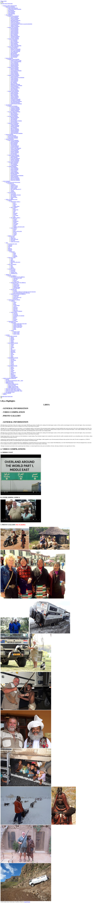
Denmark (12, 359)
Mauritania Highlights (15, 54)
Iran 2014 (12, 237)
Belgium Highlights (14, 93)
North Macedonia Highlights (16, 85)
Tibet (12, 263)
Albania (12, 337)
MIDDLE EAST (11, 235)
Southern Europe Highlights (13, 75)
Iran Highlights (11, 10)
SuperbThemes (27, 901)
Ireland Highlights (14, 98)
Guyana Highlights (14, 150)
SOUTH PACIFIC (12, 192)
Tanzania (15, 233)
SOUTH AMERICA (12, 275)
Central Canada (16, 332)
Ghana (14, 210)
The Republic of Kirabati (16, 194)
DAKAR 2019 (14, 289)
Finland (12, 361)
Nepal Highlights (14, 115)
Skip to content (4, 1)
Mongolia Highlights (15, 117)
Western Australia (14, 186)
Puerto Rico (15, 307)
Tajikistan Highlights (15, 110)
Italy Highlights (14, 82)
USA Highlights (14, 164)
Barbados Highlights (15, 173)
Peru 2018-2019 (16, 288)
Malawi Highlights (14, 35)
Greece (12, 346)
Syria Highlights (11, 12)
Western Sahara (16, 206)
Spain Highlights (14, 83)
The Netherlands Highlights (16, 101)
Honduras (15, 316)
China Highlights (14, 118)
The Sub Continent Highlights (14, 111)
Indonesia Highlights (15, 126)
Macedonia (13, 351)
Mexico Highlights (14, 163)
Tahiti (12, 198)
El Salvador (15, 314)
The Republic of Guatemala (18, 315)
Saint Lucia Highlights (15, 178)
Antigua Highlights (14, 172)
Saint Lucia (15, 310)
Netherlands (13, 374)
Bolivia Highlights (14, 142)
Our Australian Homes (10, 392)
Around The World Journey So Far (13, 388)
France (12, 369)
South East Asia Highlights (13, 123)
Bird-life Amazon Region (13, 384)
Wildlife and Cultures (10, 382)
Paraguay (15, 280)
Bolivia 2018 (15, 283)
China (12, 258)
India (12, 265)
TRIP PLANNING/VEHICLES (9, 378)
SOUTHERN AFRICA (15, 217)
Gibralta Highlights (14, 79)
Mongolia (12, 261)
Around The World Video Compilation (13, 389)
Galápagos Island (16, 287)
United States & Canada (13, 321)
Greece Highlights (14, 80)
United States (13, 322)
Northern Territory (14, 185)
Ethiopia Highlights (14, 33)
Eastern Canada (16, 333)
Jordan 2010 (13, 238)
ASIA (7, 242)
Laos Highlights (14, 127)
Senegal (14, 214)
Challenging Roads (9, 381)
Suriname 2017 (16, 295)
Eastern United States (17, 327)
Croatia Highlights (14, 78)
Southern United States (17, 325)
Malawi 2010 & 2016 (17, 231)
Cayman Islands (14, 170)
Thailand (10, 250)
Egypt (14, 202)
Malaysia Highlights (15, 128)
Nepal (12, 266)
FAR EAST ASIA (11, 257)
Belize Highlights (14, 157)
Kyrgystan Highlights (15, 107)
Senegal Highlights (14, 55)
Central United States (17, 324)
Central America (14, 312)
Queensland (13, 184)
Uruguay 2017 (16, 281)
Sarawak (15, 255)
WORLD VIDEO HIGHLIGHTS (10, 5)
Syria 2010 (13, 240)
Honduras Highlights (15, 159)
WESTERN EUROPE (12, 365)
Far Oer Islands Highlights (16, 61)
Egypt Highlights (14, 39)
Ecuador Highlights (14, 147)
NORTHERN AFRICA (15, 201)
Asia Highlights (9, 104)
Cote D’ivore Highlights (15, 50)
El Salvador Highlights (15, 158)
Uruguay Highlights (15, 152)
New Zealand (13, 196)
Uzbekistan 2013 (14, 273)
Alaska (14, 328)
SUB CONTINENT (12, 264)
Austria (12, 366)
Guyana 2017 (16, 296)
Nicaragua (15, 319)
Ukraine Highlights (14, 72)
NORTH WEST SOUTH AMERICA (18, 282)
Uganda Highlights (14, 30)
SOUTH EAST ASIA (12, 243)
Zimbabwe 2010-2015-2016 (18, 226)
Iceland (12, 362)
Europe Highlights (9, 58)
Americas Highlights (10, 139)
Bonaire (14, 304)
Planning (7, 379)
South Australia (14, 188)
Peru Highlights (14, 153)
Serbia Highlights (14, 88)
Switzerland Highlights (15, 102)
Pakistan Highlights (14, 114)
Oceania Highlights (9, 134)
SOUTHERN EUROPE (13, 343)
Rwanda (15, 232)
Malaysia (10, 248)
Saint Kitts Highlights (15, 177)
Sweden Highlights (14, 63)
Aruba (14, 303)
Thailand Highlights (15, 131)
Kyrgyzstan (13, 271)
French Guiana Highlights (16, 148)
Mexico (14, 317)
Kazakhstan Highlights (15, 109)
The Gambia (15, 215)
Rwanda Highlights (14, 29)
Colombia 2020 (16, 284)
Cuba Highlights (14, 174)
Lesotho (14, 219)
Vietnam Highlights (14, 132)
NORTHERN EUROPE (13, 357)
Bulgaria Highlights (14, 68)
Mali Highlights (14, 53)
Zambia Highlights (14, 25)
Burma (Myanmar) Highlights (17, 133)
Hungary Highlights (15, 69)
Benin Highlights (14, 47)
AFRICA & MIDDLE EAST (11, 199)
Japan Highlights (14, 121)
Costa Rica (15, 313)
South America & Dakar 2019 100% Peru (21, 292)
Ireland (12, 371)
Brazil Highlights (14, 143)
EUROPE (8, 335)
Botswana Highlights (15, 18)
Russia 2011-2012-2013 (15, 262)
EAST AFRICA (14, 227)
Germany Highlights (15, 96)
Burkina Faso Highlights (15, 49)
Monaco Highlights (14, 95)
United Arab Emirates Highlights (14, 9)
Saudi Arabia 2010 (14, 239)
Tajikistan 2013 (14, 272)
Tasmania (12, 191)
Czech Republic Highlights (16, 70)
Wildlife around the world (13, 387)
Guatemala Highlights (15, 156)
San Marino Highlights (15, 87)
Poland (12, 340)
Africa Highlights (9, 14)
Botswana (15, 218)
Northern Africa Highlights (13, 38)
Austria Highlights (14, 92)
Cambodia (10, 245)
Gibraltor (12, 347)
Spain (12, 355)
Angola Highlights (14, 17)
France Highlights (14, 94)
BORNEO (13, 251)
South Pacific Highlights (13, 137)
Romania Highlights (15, 74)
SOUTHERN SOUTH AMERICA (18, 276)
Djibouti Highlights (14, 31)
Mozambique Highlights (15, 20)
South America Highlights (13, 140)
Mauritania (15, 213)
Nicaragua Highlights (15, 160)
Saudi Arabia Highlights (13, 8)
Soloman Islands (14, 197)
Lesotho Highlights (14, 19)
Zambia (14, 225)
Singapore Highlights (15, 129)
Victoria (12, 190)
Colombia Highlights (15, 145)
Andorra (12, 344)
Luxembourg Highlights (15, 100)
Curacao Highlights (14, 168)
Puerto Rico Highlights (15, 180)
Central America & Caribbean (14, 299)
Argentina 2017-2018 (17, 278)
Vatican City (13, 349)
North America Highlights (13, 161)
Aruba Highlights (14, 167)
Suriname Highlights (15, 151)
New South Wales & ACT (16, 189)
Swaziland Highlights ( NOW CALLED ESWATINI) (21, 23)
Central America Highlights (13, 155)
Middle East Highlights (10, 6)
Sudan (14, 205)
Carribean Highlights (12, 166)
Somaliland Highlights (15, 36)
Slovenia (12, 354)
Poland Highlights (14, 71)
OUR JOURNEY (6, 181)
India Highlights (14, 112)
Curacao (15, 306)
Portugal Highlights (14, 86)
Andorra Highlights (14, 76)
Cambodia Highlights (15, 125)
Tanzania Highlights (15, 37)
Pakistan (12, 267)
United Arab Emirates (15, 241)
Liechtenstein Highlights (15, 99)
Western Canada (16, 331)
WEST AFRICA (14, 207)
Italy (11, 348)
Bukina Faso (15, 209)
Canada (12, 330)
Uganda (14, 234)
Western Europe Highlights (13, 91)
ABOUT (5, 394)
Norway (12, 363)
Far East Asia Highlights (13, 116)
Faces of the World (12, 385)
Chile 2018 (15, 279)
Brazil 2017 (15, 298)
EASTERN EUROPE (12, 336)
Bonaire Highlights (14, 169)
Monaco (12, 373)
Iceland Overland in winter (16, 60)
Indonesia (10, 246)
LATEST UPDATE (7, 393)
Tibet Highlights (14, 119)
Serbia (12, 353)
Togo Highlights (14, 57)
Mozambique (15, 221)
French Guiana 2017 (17, 297)
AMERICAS (8, 274)
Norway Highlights (14, 62)
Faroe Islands (13, 360)
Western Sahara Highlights (16, 45)
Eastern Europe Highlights (13, 67)
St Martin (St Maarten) (17, 311)
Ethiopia (15, 229)
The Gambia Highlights (15, 51)
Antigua (14, 302)
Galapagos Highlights (15, 149)
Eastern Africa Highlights (13, 27)
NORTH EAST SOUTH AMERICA (18, 294)
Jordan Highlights (11, 11)
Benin (14, 208)
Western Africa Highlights (13, 46)
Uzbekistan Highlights (15, 108)
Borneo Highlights (14, 124)
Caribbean (13, 300)
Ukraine (12, 341)
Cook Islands (13, 193)
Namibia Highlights (14, 21)
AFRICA (10, 200)
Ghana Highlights (14, 52)
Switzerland (13, 376)
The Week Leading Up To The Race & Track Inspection (24, 291)
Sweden (12, 364)
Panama (14, 320)
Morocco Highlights (15, 42)
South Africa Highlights (15, 22)
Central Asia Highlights (12, 106)
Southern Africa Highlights (13, 16)
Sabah (14, 254)
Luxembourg (13, 372)
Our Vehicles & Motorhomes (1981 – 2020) (14, 380)
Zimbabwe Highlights (15, 26)
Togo (14, 216)
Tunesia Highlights (14, 44)
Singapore (10, 249)
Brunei (14, 253)
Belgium (12, 368)
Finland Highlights (14, 66)
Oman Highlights (11, 13)
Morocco (15, 204)
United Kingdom (14, 377)
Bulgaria (12, 338)
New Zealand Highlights (13, 136)
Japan (12, 259)
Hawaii (14, 329)
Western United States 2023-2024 (20, 323)
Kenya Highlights (14, 34)
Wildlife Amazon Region (13, 386)
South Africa (15, 223)
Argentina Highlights (15, 141)
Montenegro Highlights (15, 84)
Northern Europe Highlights (13, 59)
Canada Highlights (14, 165)
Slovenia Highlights (15, 90)
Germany (12, 370)
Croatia (12, 345)
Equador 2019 (16, 286)
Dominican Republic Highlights (17, 175)
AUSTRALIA (11, 183)
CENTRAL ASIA (11, 268)
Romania (12, 339)
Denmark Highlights (15, 65)
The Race (15, 290)
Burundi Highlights (14, 28)
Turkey (12, 356)
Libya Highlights (14, 41)
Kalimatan (15, 256)
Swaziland (15, 224)
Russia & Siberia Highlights (16, 120)
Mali (14, 212)
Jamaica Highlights (14, 176)
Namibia (15, 222)
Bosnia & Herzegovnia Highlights (17, 77)
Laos (9, 247)
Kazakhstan (13, 270)
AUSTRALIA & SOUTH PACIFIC (13, 182)
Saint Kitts (15, 308)
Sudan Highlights (14, 43)
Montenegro (13, 352)
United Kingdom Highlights (16, 103)
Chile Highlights (14, 144)
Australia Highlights (12, 135)
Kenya (14, 230)
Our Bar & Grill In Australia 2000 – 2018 (14, 390)
